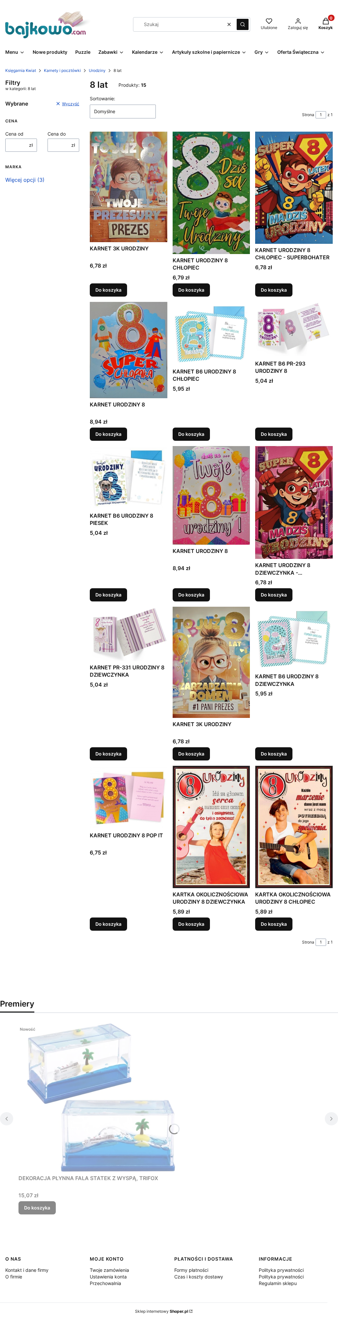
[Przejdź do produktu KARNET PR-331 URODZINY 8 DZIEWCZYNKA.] (128, 634)
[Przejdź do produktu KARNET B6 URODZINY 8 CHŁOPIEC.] (211, 333)
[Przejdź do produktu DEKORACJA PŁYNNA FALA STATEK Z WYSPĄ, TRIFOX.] (101, 1097)
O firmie (13, 1276)
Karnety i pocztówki (62, 70)
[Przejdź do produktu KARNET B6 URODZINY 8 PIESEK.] (128, 477)
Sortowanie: (102, 98)
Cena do (57, 134)
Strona (308, 114)
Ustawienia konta (108, 1276)
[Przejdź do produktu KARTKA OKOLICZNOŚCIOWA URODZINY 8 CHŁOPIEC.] (294, 827)
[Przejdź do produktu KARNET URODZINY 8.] (128, 350)
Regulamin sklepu (278, 1283)
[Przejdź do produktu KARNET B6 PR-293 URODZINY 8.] (294, 329)
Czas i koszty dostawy (198, 1276)
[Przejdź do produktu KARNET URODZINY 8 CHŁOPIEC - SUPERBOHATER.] (294, 187)
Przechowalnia (105, 1283)
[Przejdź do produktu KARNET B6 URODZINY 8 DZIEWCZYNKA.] (294, 638)
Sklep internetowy (161, 1311)
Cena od (14, 134)
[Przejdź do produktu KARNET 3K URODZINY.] (128, 187)
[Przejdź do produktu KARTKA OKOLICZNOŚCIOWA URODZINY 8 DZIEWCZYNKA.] (211, 827)
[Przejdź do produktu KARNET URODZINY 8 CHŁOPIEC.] (211, 193)
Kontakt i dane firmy (27, 1270)
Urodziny (97, 70)
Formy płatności (191, 1270)
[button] (243, 24)
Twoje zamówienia (109, 1270)
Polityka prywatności (281, 1270)
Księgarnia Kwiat (20, 70)
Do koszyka (108, 290)
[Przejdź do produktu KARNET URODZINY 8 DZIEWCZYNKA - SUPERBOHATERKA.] (294, 502)
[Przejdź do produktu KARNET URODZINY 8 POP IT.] (128, 797)
